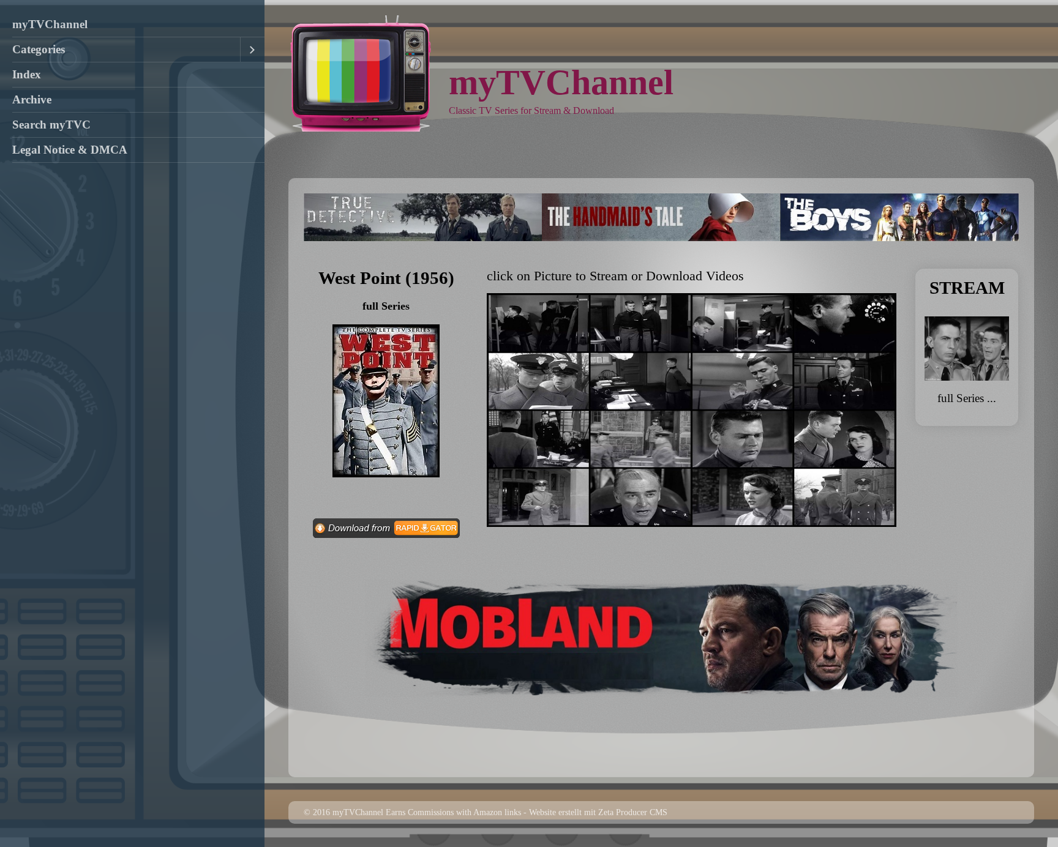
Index (26, 74)
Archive (31, 99)
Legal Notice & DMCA (69, 149)
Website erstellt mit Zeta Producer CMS (598, 812)
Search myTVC (51, 124)
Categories (38, 49)
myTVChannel (50, 24)
